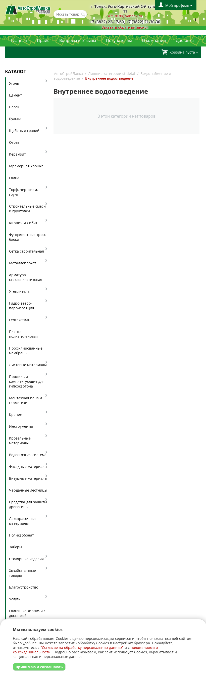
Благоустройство (23, 587)
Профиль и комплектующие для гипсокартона (26, 381)
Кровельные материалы (20, 440)
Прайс (43, 40)
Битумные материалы (28, 478)
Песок (14, 107)
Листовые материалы (28, 364)
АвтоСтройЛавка (68, 73)
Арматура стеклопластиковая (25, 277)
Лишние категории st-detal (111, 73)
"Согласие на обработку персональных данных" (82, 647)
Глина (14, 177)
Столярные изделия (26, 558)
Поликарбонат (21, 535)
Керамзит (17, 154)
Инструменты (21, 426)
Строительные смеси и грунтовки (27, 208)
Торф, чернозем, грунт (23, 192)
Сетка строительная (26, 251)
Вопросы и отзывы (77, 40)
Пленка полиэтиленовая (23, 334)
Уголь (14, 83)
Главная (19, 40)
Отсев (14, 142)
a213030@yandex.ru (125, 16)
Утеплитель (19, 291)
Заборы (15, 547)
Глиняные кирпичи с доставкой (27, 613)
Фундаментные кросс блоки (27, 237)
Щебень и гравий (24, 130)
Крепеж (15, 414)
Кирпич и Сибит (23, 222)
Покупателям (119, 40)
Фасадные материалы (28, 466)
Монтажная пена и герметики (25, 400)
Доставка (185, 40)
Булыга (15, 118)
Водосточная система (27, 454)
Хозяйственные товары (22, 573)
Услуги (15, 599)
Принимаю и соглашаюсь (39, 666)
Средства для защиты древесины (28, 504)
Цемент (15, 95)
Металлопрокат (22, 263)
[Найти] (83, 14)
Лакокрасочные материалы (22, 521)
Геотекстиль (19, 319)
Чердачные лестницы (28, 490)
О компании (154, 40)
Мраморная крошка (26, 166)
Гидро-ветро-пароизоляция (21, 305)
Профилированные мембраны (25, 350)
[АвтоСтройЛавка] (28, 9)
